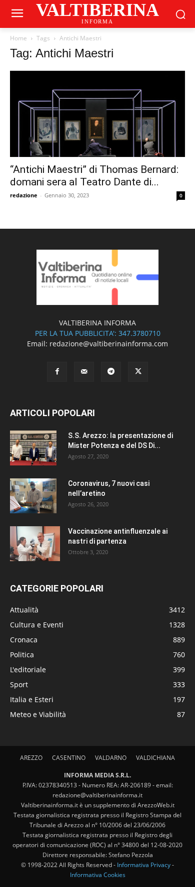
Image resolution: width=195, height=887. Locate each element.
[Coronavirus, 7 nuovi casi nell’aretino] (33, 495)
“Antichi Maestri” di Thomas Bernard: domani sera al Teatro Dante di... (94, 175)
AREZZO (31, 757)
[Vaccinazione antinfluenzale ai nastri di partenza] (35, 543)
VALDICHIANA (155, 757)
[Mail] (84, 372)
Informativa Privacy (143, 865)
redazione (24, 195)
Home (18, 38)
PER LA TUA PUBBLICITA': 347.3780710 (97, 333)
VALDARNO (110, 757)
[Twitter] (138, 372)
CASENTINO (69, 757)
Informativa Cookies (98, 875)
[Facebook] (57, 372)
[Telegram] (111, 372)
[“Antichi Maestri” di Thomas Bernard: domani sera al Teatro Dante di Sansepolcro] (97, 114)
